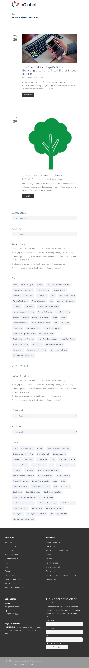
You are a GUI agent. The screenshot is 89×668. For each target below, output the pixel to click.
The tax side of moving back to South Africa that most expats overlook (39, 264)
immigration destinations (66, 301)
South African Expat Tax (52, 328)
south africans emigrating (54, 344)
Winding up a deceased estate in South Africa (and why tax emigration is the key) (42, 252)
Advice (15, 285)
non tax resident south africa (23, 312)
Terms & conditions (12, 579)
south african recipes (20, 344)
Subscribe (57, 647)
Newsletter (38, 77)
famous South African (20, 301)
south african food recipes (47, 339)
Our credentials (10, 546)
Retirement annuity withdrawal (57, 550)
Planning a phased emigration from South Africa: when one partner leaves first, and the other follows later (44, 258)
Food (51, 301)
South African (17, 328)
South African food (46, 334)
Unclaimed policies (45, 179)
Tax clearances (52, 563)
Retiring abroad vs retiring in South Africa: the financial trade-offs (36, 268)
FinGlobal (28, 77)
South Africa (65, 323)
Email (48, 636)
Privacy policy (10, 575)
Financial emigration (53, 542)
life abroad (17, 306)
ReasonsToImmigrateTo (40, 317)
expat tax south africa (67, 296)
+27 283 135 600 (11, 614)
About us (8, 542)
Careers (8, 571)
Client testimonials (12, 559)
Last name (50, 628)
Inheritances (51, 579)
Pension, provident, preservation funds (61, 575)
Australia (40, 285)
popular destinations (45, 312)
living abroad (29, 306)
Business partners (12, 554)
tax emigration (18, 350)
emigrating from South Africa (23, 296)
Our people (9, 550)
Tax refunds (50, 559)
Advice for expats (27, 285)
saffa (56, 323)
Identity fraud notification (14, 587)
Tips (51, 350)
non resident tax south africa (48, 306)
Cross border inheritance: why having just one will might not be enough (39, 248)
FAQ (6, 567)
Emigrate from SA (59, 290)
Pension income (52, 571)
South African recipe (68, 339)
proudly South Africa (63, 312)
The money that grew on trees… (43, 175)
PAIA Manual (10, 583)
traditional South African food (23, 355)
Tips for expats (61, 350)
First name (50, 620)
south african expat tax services (24, 334)
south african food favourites (23, 339)
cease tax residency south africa (58, 285)
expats (53, 296)
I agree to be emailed (57, 643)
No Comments (60, 179)
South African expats (33, 328)
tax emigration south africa (36, 350)
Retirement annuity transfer (40, 323)
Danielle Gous (30, 179)
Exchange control (53, 567)
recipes (63, 317)
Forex (48, 554)
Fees (6, 563)
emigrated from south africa (23, 290)
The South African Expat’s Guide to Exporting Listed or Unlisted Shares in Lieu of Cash (49, 70)
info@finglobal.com (12, 607)
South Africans (37, 344)
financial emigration (39, 301)
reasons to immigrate (21, 317)
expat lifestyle (42, 296)
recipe (55, 317)
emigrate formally (43, 290)
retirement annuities (20, 323)
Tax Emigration (52, 546)
